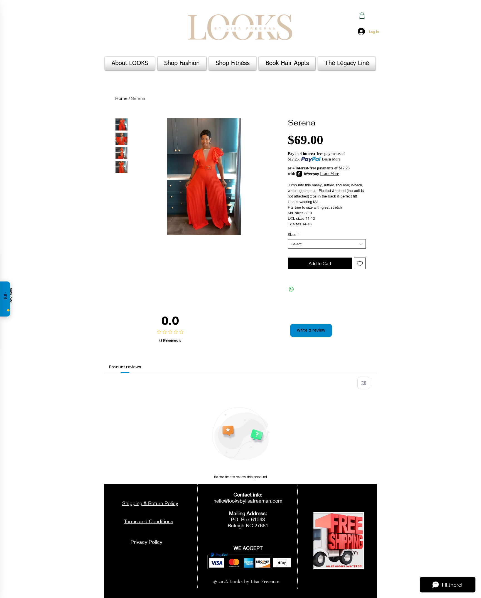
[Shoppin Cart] (362, 15)
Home (121, 98)
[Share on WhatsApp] (291, 289)
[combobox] (327, 244)
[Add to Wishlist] (360, 263)
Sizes (293, 234)
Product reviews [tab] (125, 367)
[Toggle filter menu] (363, 383)
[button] (182, 63)
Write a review (311, 330)
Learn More (331, 159)
